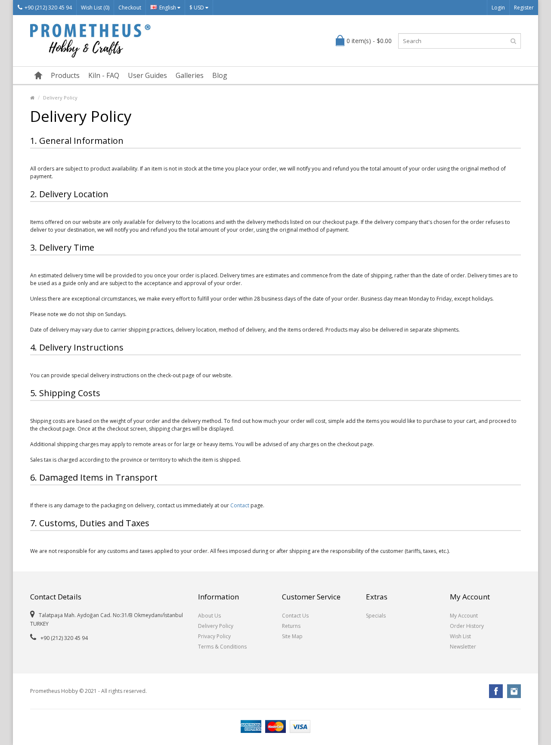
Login (498, 7)
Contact (239, 505)
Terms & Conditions (222, 646)
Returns (291, 626)
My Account (464, 615)
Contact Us (295, 615)
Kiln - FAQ (103, 75)
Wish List (460, 636)
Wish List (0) (95, 7)
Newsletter (463, 646)
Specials (376, 615)
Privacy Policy (214, 636)
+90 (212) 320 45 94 (48, 7)
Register (524, 7)
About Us (209, 615)
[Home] (38, 75)
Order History (467, 626)
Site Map (292, 636)
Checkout (129, 7)
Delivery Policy (60, 97)
